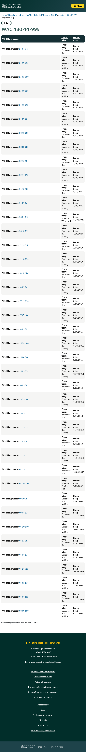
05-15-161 (23, 583)
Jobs (43, 710)
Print (6, 23)
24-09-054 (23, 119)
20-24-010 (23, 217)
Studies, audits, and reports (43, 671)
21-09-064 (23, 203)
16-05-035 (23, 329)
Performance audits (43, 676)
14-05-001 (23, 385)
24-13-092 (23, 105)
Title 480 (38, 15)
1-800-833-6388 (52, 656)
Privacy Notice (56, 746)
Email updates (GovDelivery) (43, 730)
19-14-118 (23, 245)
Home (4, 15)
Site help (43, 720)
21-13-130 (23, 189)
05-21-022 (23, 569)
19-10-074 (23, 259)
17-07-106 (23, 315)
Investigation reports (43, 697)
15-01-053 (23, 371)
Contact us (43, 725)
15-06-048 (23, 357)
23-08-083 (23, 147)
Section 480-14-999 (67, 15)
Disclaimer (42, 746)
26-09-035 (23, 63)
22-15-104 (23, 161)
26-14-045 (23, 49)
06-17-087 (23, 540)
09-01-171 (23, 512)
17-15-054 (23, 301)
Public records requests (43, 715)
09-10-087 (23, 498)
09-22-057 (23, 469)
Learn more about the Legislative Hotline (43, 662)
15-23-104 (23, 343)
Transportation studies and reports (43, 687)
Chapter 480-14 (50, 15)
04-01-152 (23, 597)
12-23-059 (23, 427)
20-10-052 (23, 231)
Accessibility (43, 704)
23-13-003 (23, 133)
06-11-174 (23, 555)
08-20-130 (23, 526)
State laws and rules (16, 15)
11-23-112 (23, 455)
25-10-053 (23, 91)
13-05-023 (23, 413)
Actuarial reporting (43, 682)
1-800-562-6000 (43, 652)
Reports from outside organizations (43, 692)
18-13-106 (23, 273)
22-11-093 (23, 175)
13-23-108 (23, 399)
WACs (29, 15)
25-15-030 (23, 77)
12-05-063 (23, 441)
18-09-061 (23, 287)
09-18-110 (23, 483)
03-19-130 (23, 611)
